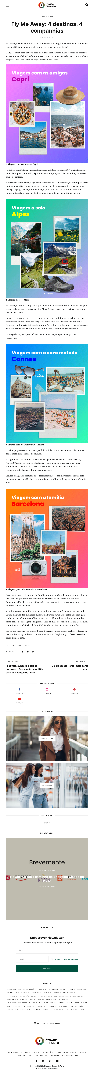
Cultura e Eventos (47, 873)
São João (36, 1010)
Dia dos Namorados (49, 996)
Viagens (27, 645)
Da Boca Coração (23, 992)
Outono (17, 1006)
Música (84, 1003)
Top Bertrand (71, 1010)
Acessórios (11, 989)
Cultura (10, 992)
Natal (9, 1006)
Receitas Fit (63, 1006)
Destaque (57, 992)
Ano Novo (42, 989)
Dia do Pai (35, 996)
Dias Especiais (12, 999)
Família (32, 999)
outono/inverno (28, 1006)
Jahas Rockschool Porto (17, 1003)
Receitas (53, 1006)
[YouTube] (57, 1061)
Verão (19, 645)
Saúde (81, 1006)
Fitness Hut (64, 999)
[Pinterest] (33, 652)
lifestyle (10, 645)
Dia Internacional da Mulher (71, 996)
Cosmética (81, 989)
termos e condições (71, 959)
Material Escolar (65, 1003)
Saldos (74, 1006)
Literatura (43, 1003)
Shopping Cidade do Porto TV (18, 1010)
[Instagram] (43, 1061)
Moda (77, 1003)
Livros (53, 1003)
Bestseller (53, 989)
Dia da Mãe (24, 996)
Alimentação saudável (27, 989)
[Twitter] (28, 652)
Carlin (72, 989)
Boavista (63, 989)
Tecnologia (47, 1010)
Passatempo (42, 1006)
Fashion (41, 999)
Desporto (47, 992)
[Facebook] (23, 652)
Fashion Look (51, 999)
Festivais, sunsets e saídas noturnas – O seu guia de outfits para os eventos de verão (24, 669)
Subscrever (47, 968)
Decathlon (36, 992)
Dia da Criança (69, 992)
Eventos (23, 999)
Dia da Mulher (12, 996)
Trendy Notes (47, 16)
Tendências (58, 1010)
